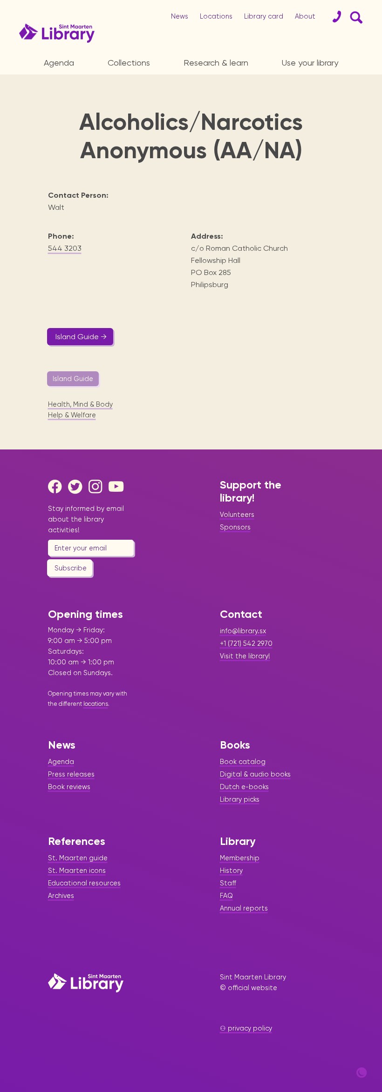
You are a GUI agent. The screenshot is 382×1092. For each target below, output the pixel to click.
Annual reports (244, 908)
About (305, 16)
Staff (228, 883)
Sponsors (235, 527)
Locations (216, 16)
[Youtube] (118, 486)
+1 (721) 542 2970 (246, 643)
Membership (239, 858)
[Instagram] (98, 486)
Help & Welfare (72, 415)
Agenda (59, 62)
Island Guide (73, 378)
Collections (129, 62)
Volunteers (237, 514)
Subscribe (71, 568)
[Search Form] (354, 16)
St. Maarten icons (77, 870)
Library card (263, 16)
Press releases (71, 774)
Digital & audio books (255, 774)
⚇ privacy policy (246, 1028)
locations (95, 703)
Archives (61, 895)
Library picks (239, 799)
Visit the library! (245, 656)
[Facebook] (57, 486)
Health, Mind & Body (80, 404)
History (231, 870)
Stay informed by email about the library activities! (86, 519)
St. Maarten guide (78, 858)
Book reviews (69, 787)
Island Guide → (81, 336)
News (179, 16)
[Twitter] (77, 486)
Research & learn (216, 62)
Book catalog (243, 761)
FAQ (226, 895)
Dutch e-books (244, 787)
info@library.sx (243, 631)
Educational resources (84, 883)
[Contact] (333, 16)
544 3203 (65, 248)
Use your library (310, 62)
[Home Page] (85, 982)
